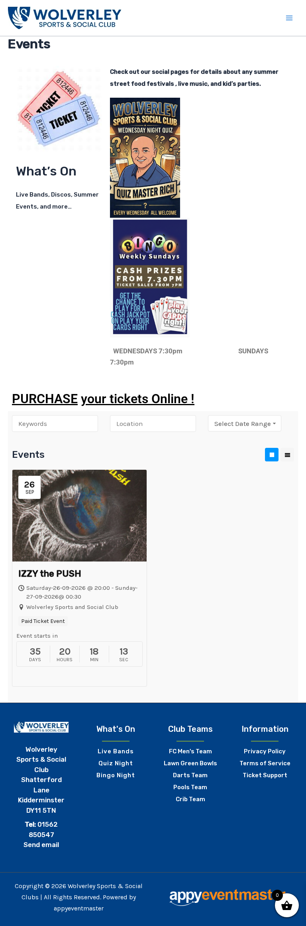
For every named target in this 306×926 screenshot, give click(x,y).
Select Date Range (242, 424)
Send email (41, 845)
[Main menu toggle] (289, 18)
